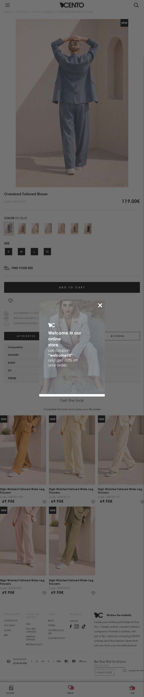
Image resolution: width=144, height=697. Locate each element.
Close (101, 305)
